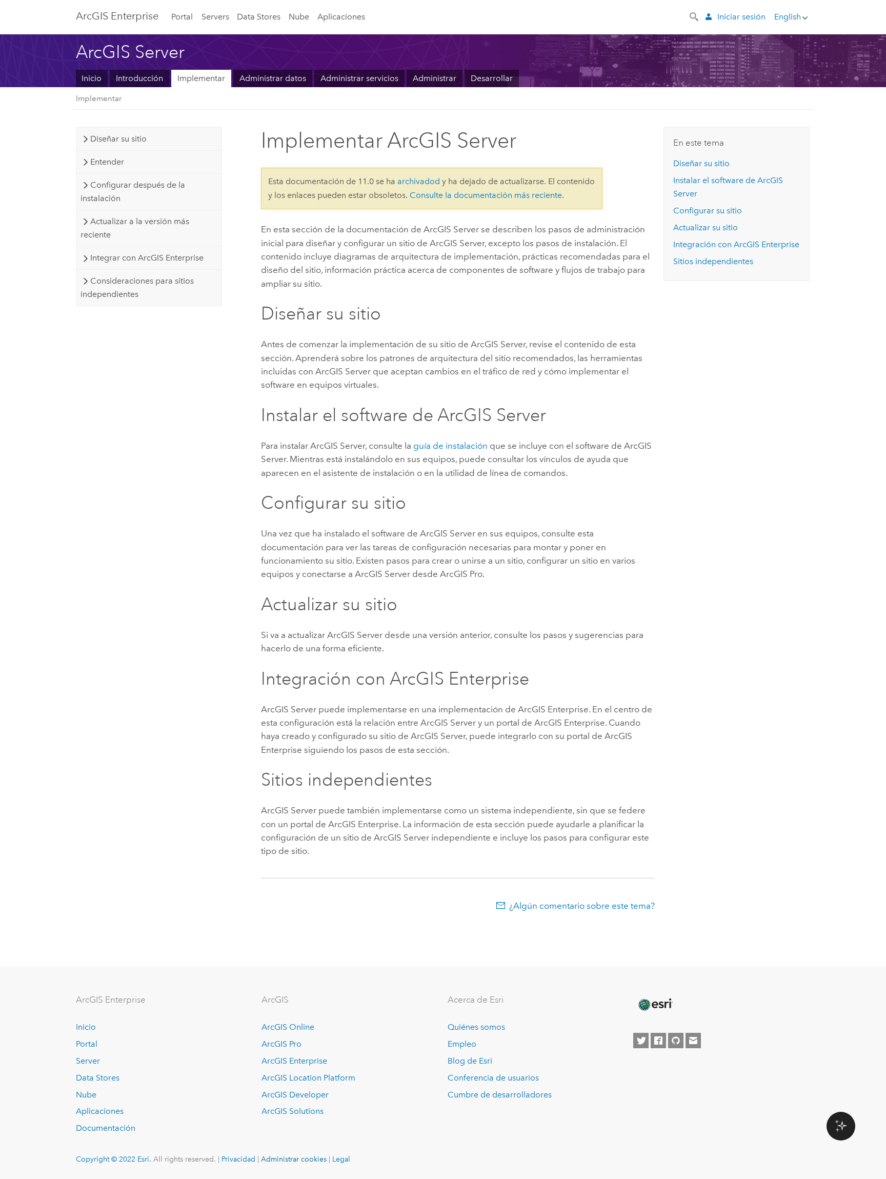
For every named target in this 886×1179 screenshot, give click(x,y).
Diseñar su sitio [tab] (118, 139)
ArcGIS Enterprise (117, 16)
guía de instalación (450, 446)
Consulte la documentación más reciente (486, 195)
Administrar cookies (294, 1159)
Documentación (105, 1128)
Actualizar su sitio (705, 227)
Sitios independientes (713, 261)
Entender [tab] (107, 162)
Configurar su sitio (707, 210)
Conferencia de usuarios (493, 1078)
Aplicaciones (341, 17)
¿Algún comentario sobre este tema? (582, 906)
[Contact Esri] (693, 1040)
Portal (182, 17)
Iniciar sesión (741, 17)
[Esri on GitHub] (675, 1040)
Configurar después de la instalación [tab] (132, 191)
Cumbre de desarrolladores (500, 1095)
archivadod (418, 181)
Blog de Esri (470, 1061)
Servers (215, 17)
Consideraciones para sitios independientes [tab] (136, 287)
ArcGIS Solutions (292, 1111)
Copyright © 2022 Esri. (113, 1159)
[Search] (695, 16)
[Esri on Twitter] (641, 1040)
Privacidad (238, 1159)
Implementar (201, 78)
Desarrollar (492, 78)
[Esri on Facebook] (658, 1040)
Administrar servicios (359, 78)
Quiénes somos (476, 1027)
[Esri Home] (655, 1004)
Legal (341, 1159)
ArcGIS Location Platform (308, 1078)
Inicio (92, 78)
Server (88, 1061)
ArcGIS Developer (295, 1095)
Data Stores (258, 17)
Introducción (139, 78)
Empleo (462, 1044)
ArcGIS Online (287, 1027)
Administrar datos (272, 78)
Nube (299, 17)
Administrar (434, 78)
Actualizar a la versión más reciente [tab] (134, 227)
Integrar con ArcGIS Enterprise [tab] (147, 258)
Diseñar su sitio (701, 163)
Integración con (736, 244)
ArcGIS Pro (281, 1044)
